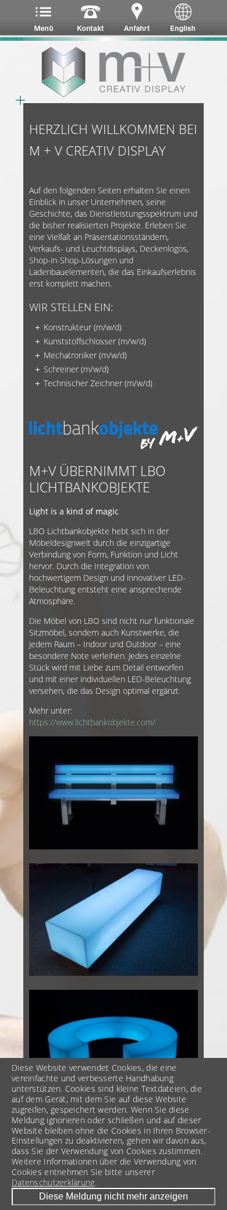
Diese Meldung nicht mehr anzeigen (113, 1196)
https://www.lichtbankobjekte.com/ (92, 722)
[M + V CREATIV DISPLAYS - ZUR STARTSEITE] (113, 72)
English (176, 20)
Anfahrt (132, 20)
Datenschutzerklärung (53, 1182)
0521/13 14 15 (89, 20)
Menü (45, 20)
